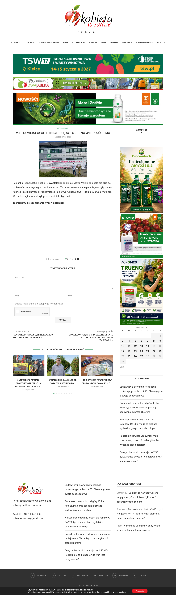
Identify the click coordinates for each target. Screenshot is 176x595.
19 (135, 351)
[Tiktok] (98, 32)
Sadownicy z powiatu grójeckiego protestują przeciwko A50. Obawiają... (28, 383)
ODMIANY (114, 42)
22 (154, 351)
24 (122, 356)
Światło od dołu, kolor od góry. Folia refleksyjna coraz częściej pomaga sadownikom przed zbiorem (139, 407)
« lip (122, 366)
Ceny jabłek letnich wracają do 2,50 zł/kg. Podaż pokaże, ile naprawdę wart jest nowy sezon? (141, 457)
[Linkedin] (89, 32)
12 (135, 346)
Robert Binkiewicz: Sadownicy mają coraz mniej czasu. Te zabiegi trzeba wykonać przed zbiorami (139, 440)
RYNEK (65, 42)
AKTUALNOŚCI (29, 42)
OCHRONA (93, 42)
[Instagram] (85, 32)
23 (160, 351)
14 (147, 346)
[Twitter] (82, 32)
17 (122, 351)
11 (129, 346)
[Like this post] (67, 259)
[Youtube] (93, 32)
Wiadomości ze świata (49, 42)
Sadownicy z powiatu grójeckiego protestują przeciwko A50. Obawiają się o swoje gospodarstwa (141, 391)
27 (141, 356)
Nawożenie (127, 42)
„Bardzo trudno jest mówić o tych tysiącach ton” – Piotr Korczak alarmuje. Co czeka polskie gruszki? (140, 514)
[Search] (164, 42)
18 (129, 351)
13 (141, 346)
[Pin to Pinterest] (75, 259)
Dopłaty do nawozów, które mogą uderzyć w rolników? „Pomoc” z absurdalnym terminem (137, 497)
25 (129, 356)
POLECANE (15, 42)
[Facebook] (77, 32)
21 (147, 351)
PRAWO (104, 42)
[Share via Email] (78, 259)
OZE (159, 42)
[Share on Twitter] (72, 259)
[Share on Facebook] (70, 259)
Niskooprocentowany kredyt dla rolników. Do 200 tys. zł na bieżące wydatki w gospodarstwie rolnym (138, 424)
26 (135, 356)
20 (141, 351)
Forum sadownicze (144, 42)
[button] (16, 374)
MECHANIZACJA (78, 42)
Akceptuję (140, 591)
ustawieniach (120, 592)
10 (122, 346)
